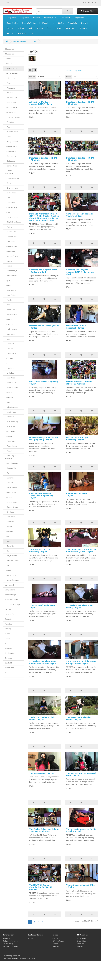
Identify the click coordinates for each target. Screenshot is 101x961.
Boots (49, 28)
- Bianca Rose (10, 151)
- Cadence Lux (10, 156)
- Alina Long (10, 88)
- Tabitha (9, 531)
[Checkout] (96, 2)
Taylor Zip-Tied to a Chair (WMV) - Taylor (42, 718)
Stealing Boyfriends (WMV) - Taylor (43, 606)
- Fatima (8, 227)
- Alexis (8, 83)
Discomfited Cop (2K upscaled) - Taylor (76, 326)
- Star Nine (9, 522)
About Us (6, 938)
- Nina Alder (10, 431)
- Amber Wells (10, 102)
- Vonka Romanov (12, 580)
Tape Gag (10, 28)
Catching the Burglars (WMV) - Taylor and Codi (43, 270)
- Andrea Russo (11, 107)
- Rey (7, 473)
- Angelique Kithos (12, 117)
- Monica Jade (10, 412)
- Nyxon (8, 436)
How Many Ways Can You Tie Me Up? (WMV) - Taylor (43, 438)
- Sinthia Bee (10, 517)
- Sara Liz (9, 483)
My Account (81, 938)
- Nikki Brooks (10, 426)
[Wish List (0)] (89, 2)
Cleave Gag (85, 23)
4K (32, 33)
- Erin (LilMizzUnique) (13, 222)
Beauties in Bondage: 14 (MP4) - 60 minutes (81, 158)
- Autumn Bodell (11, 132)
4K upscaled (24, 18)
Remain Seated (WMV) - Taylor (78, 494)
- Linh (7, 363)
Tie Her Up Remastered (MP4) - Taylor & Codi (81, 830)
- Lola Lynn (9, 368)
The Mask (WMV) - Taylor (41, 773)
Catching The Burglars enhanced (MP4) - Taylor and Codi (80, 271)
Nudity (31, 28)
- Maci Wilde (10, 378)
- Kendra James (11, 310)
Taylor (34, 41)
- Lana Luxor (10, 334)
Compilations (79, 18)
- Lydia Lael (9, 373)
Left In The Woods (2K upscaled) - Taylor (77, 438)
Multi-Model (65, 18)
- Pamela (8, 451)
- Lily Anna (9, 358)
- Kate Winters (10, 295)
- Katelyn (8, 300)
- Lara (7, 339)
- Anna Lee (9, 122)
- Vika (7, 565)
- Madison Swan (11, 387)
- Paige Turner (10, 441)
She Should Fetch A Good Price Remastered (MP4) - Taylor (81, 550)
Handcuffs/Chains (29, 23)
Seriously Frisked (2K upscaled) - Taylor (39, 550)
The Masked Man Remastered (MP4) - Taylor (81, 774)
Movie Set (36, 18)
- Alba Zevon (10, 78)
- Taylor (8, 541)
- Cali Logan (10, 161)
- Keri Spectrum (11, 314)
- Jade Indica (10, 241)
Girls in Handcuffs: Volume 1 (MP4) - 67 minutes (80, 382)
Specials (55, 946)
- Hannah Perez (11, 237)
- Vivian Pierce (10, 575)
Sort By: (32, 77)
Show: (68, 77)
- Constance (10, 202)
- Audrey (8, 127)
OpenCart (16, 956)
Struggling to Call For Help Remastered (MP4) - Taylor (42, 662)
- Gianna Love (10, 232)
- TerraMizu (9, 546)
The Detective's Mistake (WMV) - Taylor (78, 718)
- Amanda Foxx (11, 98)
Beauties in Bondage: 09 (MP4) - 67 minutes (81, 103)
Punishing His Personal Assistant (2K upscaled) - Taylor (41, 495)
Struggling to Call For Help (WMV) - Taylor (79, 606)
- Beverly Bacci (11, 146)
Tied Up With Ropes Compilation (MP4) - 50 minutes (40, 887)
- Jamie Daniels (11, 246)
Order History (82, 941)
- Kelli (7, 305)
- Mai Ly (8, 392)
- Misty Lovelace (11, 407)
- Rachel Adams (11, 463)
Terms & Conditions (10, 946)
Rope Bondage (12, 23)
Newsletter (81, 946)
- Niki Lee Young (11, 422)
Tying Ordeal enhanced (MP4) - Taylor (80, 886)
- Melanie (9, 397)
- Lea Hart (9, 349)
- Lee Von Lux (10, 353)
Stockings (58, 28)
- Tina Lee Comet (12, 561)
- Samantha (9, 478)
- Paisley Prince (11, 446)
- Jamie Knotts (10, 251)
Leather (40, 28)
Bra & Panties (71, 28)
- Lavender (9, 344)
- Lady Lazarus (11, 329)
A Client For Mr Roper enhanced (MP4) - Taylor (41, 103)
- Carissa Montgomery (9, 172)
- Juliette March (11, 275)
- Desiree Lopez (11, 217)
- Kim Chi (8, 319)
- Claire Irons (10, 193)
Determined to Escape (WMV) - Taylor (44, 326)
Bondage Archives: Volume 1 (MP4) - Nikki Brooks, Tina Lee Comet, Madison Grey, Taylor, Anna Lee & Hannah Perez (44, 217)
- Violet (8, 570)
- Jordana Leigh (11, 271)
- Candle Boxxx (11, 166)
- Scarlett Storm (11, 502)
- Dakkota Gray (11, 207)
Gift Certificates (58, 941)
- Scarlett (8, 497)
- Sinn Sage (9, 512)
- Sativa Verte (10, 492)
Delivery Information (10, 941)
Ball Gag (21, 28)
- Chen (8, 183)
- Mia (7, 402)
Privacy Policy (8, 944)
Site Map (31, 938)
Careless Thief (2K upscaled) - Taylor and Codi (81, 214)
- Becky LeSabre (11, 141)
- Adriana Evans (11, 73)
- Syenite (8, 526)
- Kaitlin (8, 285)
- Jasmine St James (12, 256)
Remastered (22, 33)
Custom (8, 59)
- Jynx (7, 280)
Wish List (80, 944)
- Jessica (8, 266)
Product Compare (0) (74, 70)
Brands (55, 938)
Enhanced (83, 28)
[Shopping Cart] (92, 2)
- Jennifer (9, 261)
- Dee (7, 212)
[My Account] (84, 2)
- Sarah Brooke (11, 487)
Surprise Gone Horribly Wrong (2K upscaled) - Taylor (81, 662)
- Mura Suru (9, 417)
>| (43, 922)
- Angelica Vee (10, 112)
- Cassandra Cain (12, 178)
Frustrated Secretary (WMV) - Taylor (44, 382)
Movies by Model (50, 18)
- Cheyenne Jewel (12, 188)
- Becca (8, 137)
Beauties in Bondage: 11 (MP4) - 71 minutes (44, 158)
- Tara (7, 536)
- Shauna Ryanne (11, 507)
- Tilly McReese (11, 556)
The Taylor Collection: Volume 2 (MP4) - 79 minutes (44, 830)
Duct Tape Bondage (46, 23)
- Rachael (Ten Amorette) (10, 457)
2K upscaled (11, 18)
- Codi (8, 198)
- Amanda (9, 93)
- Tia (7, 551)
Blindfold (10, 33)
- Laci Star (9, 324)
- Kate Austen (10, 290)
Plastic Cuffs (72, 23)
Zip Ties (61, 23)
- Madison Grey (11, 383)
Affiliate (55, 944)
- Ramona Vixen (11, 468)
